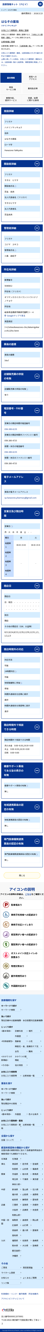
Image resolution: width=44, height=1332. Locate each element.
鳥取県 (15, 1219)
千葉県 (25, 1179)
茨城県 (15, 1174)
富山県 (25, 1189)
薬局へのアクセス (33, 77)
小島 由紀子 (10, 255)
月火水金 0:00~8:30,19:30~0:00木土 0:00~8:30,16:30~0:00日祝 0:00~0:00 (19, 749)
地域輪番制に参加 (12, 682)
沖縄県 (15, 1255)
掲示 (6, 699)
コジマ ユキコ (11, 244)
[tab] (11, 78)
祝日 (10, 602)
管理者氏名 (9, 250)
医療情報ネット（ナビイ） (15, 4)
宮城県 (35, 1163)
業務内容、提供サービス (11, 99)
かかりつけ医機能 (21, 1058)
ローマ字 (8, 144)
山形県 (25, 1168)
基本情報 (11, 77)
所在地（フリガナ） (13, 291)
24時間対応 (10, 671)
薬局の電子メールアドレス (16, 491)
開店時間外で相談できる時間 (17, 739)
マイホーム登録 (8, 1272)
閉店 (6, 620)
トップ (3, 10)
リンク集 (5, 1282)
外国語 (18, 1036)
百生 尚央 (9, 191)
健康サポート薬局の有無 (15, 785)
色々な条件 (33, 1114)
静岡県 (25, 1199)
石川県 (35, 1189)
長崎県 (35, 1240)
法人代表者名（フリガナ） (16, 197)
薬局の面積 (9, 354)
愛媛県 (35, 1230)
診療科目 (19, 1030)
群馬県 (35, 1174)
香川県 (25, 1230)
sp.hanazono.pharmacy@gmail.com (21, 497)
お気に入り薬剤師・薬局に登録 (15, 30)
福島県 (35, 1168)
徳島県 (15, 1230)
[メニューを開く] (40, 4)
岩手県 (25, 1163)
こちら (28, 894)
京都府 (35, 1204)
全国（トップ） (8, 1139)
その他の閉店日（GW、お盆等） (19, 626)
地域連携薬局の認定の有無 (16, 819)
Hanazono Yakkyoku (14, 150)
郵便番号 (8, 279)
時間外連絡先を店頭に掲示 (16, 694)
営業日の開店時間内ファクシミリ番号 (21, 434)
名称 (6, 133)
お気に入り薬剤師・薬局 (11, 1126)
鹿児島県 (16, 1250)
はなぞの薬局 (10, 138)
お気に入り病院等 (9, 1075)
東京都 (35, 1179)
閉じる (22, 875)
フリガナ (8, 121)
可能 (6, 665)
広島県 (15, 1225)
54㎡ (7, 360)
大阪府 (15, 1209)
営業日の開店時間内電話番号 (17, 423)
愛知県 (35, 1199)
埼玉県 (15, 1179)
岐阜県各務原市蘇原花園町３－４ (19, 312)
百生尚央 (8, 214)
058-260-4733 (11, 440)
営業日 (7, 526)
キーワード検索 (8, 1009)
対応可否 (8, 659)
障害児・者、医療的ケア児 (26, 1046)
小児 (31, 1041)
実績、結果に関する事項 (33, 99)
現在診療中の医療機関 (11, 1020)
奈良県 (35, 1209)
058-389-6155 (11, 429)
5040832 (8, 285)
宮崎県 (35, 1245)
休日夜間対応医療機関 (32, 1020)
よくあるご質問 (30, 1277)
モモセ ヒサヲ (11, 180)
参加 (6, 688)
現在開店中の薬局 (9, 1103)
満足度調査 (28, 1267)
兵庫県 (25, 1209)
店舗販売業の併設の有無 (15, 388)
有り (6, 394)
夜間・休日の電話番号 (14, 446)
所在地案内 (33, 1293)
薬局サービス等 (11, 88)
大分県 (25, 1245)
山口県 (25, 1225)
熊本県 (15, 1245)
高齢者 (18, 1041)
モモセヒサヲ (10, 203)
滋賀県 (25, 1204)
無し (6, 791)
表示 (6, 711)
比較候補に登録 (8, 41)
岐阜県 (15, 1199)
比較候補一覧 (29, 1075)
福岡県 (15, 1240)
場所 (31, 1030)
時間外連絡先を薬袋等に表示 (17, 705)
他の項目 (19, 1065)
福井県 (15, 1194)
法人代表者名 (10, 208)
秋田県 (15, 1168)
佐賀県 (25, 1240)
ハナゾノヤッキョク (13, 127)
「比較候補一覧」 (25, 46)
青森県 (15, 1163)
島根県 (25, 1219)
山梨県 (25, 1194)
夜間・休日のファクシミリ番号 (18, 457)
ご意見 (4, 1267)
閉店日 (7, 596)
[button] (22, 111)
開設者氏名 (9, 185)
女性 (17, 1051)
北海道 (15, 1158)
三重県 (15, 1204)
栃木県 (25, 1174)
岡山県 (35, 1219)
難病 (31, 1051)
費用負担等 (33, 88)
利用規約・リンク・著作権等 (14, 1293)
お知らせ (5, 1277)
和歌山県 (16, 1214)
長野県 (35, 1194)
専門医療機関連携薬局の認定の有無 (20, 854)
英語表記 (8, 321)
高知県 (15, 1235)
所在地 (7, 306)
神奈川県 (16, 1184)
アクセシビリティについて (12, 1298)
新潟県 (15, 1189)
